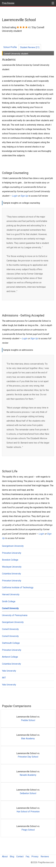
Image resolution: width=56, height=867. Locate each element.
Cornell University (10, 608)
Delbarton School (28, 793)
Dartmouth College (11, 643)
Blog (12, 856)
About (5, 856)
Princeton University (11, 553)
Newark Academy (28, 775)
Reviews (45, 856)
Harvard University (10, 594)
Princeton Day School (28, 756)
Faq (27, 856)
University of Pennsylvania (14, 615)
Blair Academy (28, 738)
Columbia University (11, 573)
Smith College (8, 601)
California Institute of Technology (17, 587)
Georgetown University (13, 546)
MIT (4, 677)
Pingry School (28, 829)
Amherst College (10, 657)
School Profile (10, 47)
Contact (20, 856)
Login (14, 195)
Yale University (9, 671)
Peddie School (28, 720)
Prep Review (8, 3)
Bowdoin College (10, 559)
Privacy (34, 856)
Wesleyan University (11, 566)
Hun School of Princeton (28, 811)
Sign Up (24, 195)
